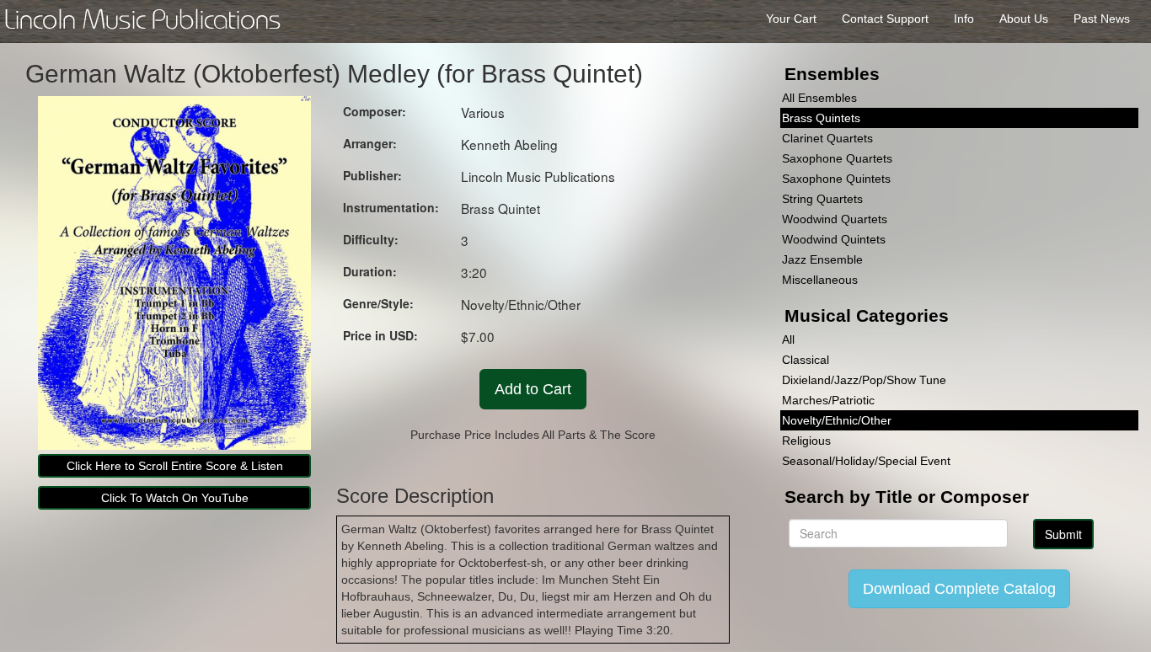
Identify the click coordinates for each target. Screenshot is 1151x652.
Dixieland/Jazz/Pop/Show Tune (864, 380)
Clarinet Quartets (827, 138)
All (788, 339)
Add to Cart (533, 389)
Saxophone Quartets (837, 158)
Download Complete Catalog (959, 588)
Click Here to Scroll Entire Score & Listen (175, 466)
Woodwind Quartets (834, 219)
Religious (806, 440)
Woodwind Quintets (834, 239)
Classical (805, 359)
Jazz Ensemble (822, 259)
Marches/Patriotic (828, 400)
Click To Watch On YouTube (175, 498)
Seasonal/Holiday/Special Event (866, 461)
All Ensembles (819, 97)
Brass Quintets (821, 118)
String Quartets (822, 199)
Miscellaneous (820, 279)
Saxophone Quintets (836, 178)
